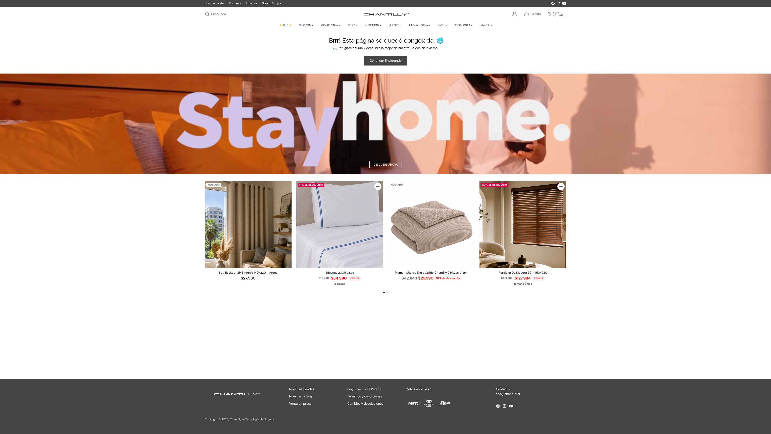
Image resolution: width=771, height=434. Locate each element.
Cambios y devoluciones (365, 403)
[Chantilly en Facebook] (553, 4)
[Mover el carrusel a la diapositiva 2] (387, 292)
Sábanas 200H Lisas (339, 273)
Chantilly (235, 419)
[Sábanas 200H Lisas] (339, 224)
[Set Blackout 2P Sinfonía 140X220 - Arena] (248, 224)
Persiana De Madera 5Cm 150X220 (523, 273)
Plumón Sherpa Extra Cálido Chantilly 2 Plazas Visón (431, 273)
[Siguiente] (566, 233)
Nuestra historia (301, 396)
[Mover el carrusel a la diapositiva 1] (384, 292)
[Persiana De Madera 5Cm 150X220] (522, 224)
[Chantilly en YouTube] (564, 4)
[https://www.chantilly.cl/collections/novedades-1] (385, 124)
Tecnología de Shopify (259, 419)
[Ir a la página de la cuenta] (514, 14)
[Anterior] (204, 233)
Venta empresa (300, 403)
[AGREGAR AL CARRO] (377, 186)
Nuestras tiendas (301, 389)
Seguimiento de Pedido (364, 389)
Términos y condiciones (364, 396)
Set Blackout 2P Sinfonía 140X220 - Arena (248, 273)
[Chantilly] (385, 14)
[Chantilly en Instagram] (559, 4)
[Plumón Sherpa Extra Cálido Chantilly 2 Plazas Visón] (431, 224)
